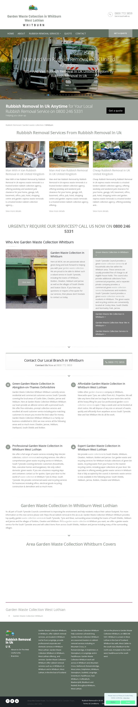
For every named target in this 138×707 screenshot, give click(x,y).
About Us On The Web (20, 644)
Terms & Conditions (91, 697)
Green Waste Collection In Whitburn (112, 246)
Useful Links (16, 647)
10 (72, 89)
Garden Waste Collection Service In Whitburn (112, 327)
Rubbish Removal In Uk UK (92, 695)
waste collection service (111, 257)
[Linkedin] (17, 695)
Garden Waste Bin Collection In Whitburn (110, 309)
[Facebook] (8, 695)
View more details (13, 205)
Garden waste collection (33, 119)
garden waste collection (73, 262)
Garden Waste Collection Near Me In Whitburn (112, 318)
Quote (68, 33)
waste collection (27, 471)
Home (10, 33)
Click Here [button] (126, 698)
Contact (81, 33)
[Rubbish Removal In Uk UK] (10, 627)
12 (78, 89)
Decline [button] (113, 702)
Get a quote (120, 33)
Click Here (26, 276)
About (21, 33)
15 (87, 89)
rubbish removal (29, 451)
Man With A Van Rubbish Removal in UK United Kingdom (25, 166)
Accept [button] (128, 702)
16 (90, 89)
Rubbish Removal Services (44, 33)
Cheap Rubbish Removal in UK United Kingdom (69, 59)
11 (75, 89)
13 (81, 89)
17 (93, 89)
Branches (15, 650)
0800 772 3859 (123, 13)
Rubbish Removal (13, 119)
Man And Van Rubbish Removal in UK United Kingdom (68, 166)
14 (84, 89)
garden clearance (96, 386)
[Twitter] (12, 695)
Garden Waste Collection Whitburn (28, 610)
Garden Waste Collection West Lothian (35, 603)
